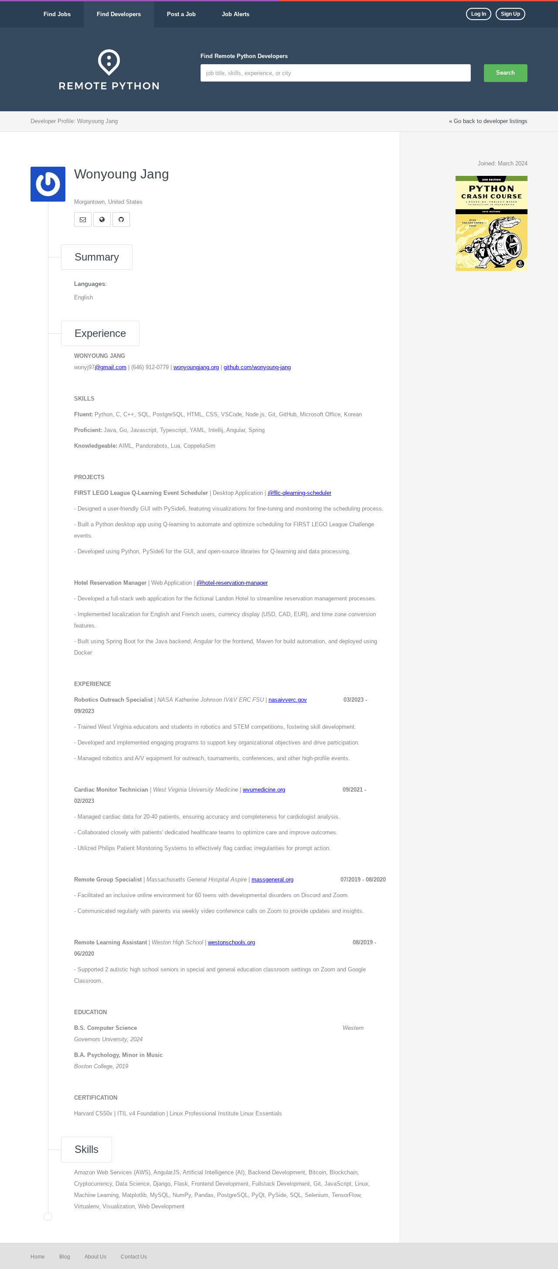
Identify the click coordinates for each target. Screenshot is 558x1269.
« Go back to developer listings (488, 121)
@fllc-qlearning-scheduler (299, 493)
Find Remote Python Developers (244, 56)
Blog (64, 1257)
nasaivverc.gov (288, 699)
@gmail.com (110, 367)
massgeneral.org (272, 879)
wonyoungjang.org (196, 367)
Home (38, 1257)
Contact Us (134, 1257)
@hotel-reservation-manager (232, 583)
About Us (95, 1257)
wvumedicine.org (264, 789)
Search (505, 72)
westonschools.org (231, 942)
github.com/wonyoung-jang (257, 367)
